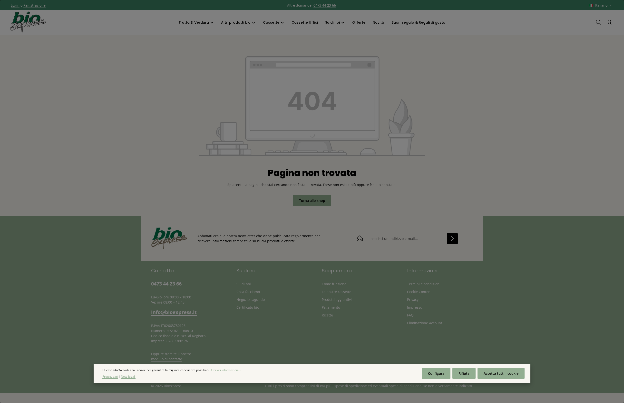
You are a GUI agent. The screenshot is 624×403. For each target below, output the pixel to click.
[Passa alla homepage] (28, 22)
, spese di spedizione (349, 385)
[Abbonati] (452, 238)
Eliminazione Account (424, 323)
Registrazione (34, 5)
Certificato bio (247, 307)
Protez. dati (110, 376)
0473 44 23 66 (324, 5)
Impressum (416, 307)
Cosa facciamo (248, 291)
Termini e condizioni (423, 284)
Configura (436, 373)
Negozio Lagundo (250, 299)
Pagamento (331, 307)
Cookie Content (419, 291)
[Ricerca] (599, 22)
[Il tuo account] (609, 22)
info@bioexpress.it (174, 312)
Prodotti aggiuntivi (337, 299)
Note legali (128, 376)
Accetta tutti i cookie (501, 373)
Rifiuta (463, 373)
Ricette (327, 315)
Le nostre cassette (336, 291)
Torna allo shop (312, 200)
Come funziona (334, 284)
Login (15, 5)
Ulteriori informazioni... (225, 370)
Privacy (413, 299)
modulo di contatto (166, 359)
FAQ (410, 315)
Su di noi (243, 284)
